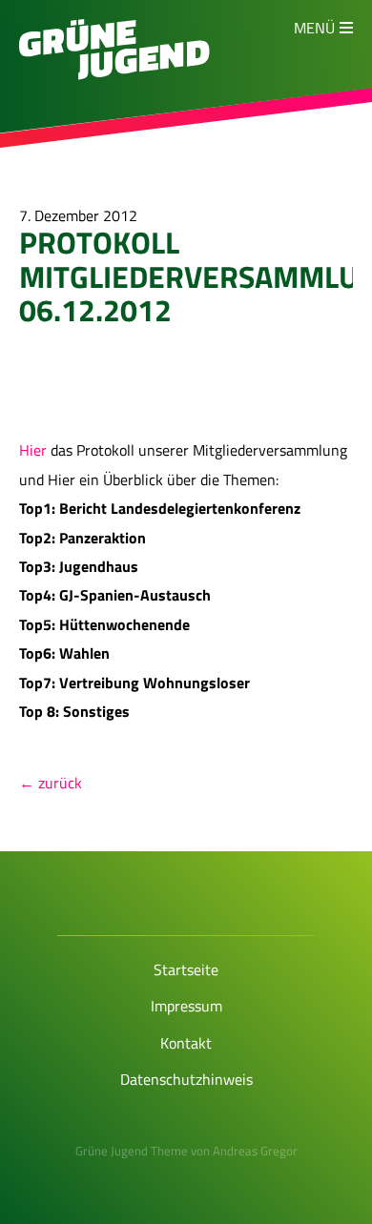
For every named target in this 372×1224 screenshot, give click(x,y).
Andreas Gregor (255, 1150)
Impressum (186, 1005)
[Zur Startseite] (114, 74)
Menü (314, 27)
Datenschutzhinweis (186, 1079)
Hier (35, 450)
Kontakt (186, 1042)
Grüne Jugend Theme (131, 1150)
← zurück (50, 782)
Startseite (186, 969)
